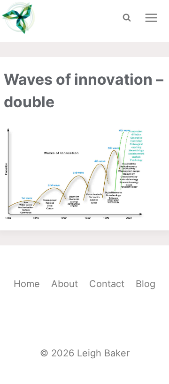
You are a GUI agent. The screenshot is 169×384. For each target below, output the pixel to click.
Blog (145, 283)
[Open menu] (151, 17)
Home (27, 283)
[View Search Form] (126, 17)
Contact (106, 283)
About (64, 283)
